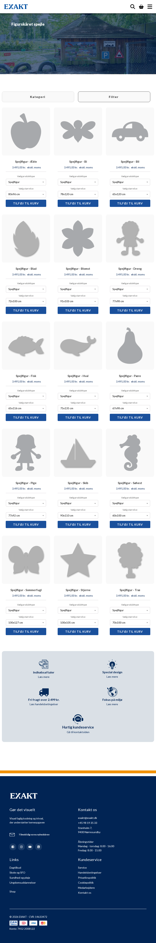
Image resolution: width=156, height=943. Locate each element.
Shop (13, 891)
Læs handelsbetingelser (44, 704)
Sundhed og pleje (20, 877)
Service (82, 867)
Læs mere (43, 676)
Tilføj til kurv (26, 203)
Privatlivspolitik (87, 877)
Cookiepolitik (86, 882)
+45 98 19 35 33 (87, 822)
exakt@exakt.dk (87, 817)
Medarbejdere (86, 887)
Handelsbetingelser (89, 872)
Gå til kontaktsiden (78, 732)
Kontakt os (84, 892)
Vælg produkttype (26, 176)
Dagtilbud (15, 867)
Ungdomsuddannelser (23, 882)
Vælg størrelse (26, 188)
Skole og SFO (17, 872)
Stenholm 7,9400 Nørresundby (89, 830)
